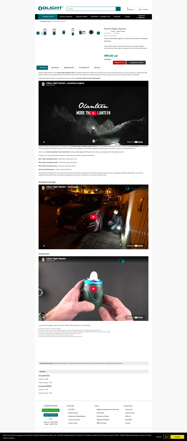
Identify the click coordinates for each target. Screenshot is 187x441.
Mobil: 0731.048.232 (51, 415)
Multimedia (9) (69, 68)
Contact (127, 17)
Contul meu (128, 409)
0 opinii (113, 31)
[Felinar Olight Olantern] (54, 32)
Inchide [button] (158, 437)
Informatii (117, 17)
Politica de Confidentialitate (76, 416)
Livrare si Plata (72, 423)
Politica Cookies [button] (8, 438)
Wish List (128, 416)
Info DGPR (71, 409)
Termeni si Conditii (74, 419)
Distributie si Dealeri (103, 416)
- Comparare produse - (136, 62)
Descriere (42, 68)
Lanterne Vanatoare (65, 17)
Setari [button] (167, 437)
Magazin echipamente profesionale (108, 409)
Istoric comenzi (130, 413)
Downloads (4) (84, 68)
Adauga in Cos (119, 62)
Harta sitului (100, 413)
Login (140, 9)
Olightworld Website (103, 419)
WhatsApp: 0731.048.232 (50, 410)
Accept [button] (177, 437)
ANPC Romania (101, 423)
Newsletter (128, 419)
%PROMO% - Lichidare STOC (100, 17)
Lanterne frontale (81, 17)
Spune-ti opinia (120, 31)
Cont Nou (145, 9)
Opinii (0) (97, 68)
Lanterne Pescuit (45, 21)
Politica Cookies (73, 413)
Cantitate (107, 59)
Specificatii (55, 68)
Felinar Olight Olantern (59, 21)
